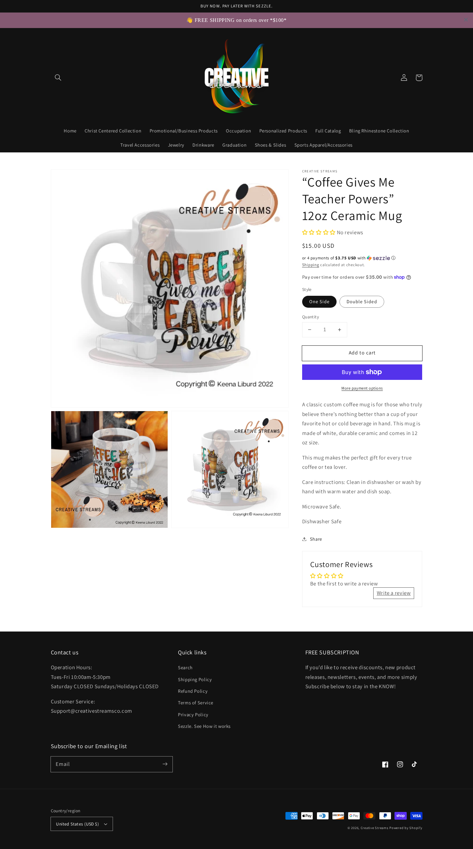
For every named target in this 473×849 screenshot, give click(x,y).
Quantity (310, 317)
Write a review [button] (394, 592)
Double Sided (362, 301)
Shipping (310, 264)
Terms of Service (195, 702)
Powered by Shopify (405, 827)
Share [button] (316, 539)
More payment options (362, 388)
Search (185, 667)
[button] (58, 77)
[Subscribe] (164, 764)
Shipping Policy (195, 679)
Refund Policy (193, 691)
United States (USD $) (77, 824)
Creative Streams (374, 827)
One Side (319, 301)
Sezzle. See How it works (204, 726)
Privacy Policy (193, 714)
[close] (466, 19)
